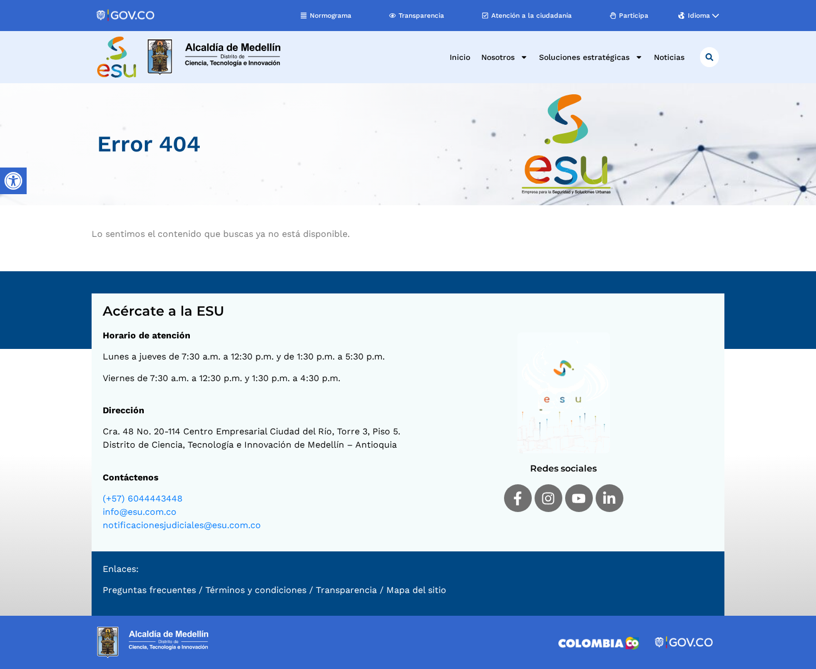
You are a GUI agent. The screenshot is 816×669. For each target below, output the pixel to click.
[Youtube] (579, 498)
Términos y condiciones (255, 590)
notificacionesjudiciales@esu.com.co (182, 525)
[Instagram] (548, 498)
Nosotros (498, 57)
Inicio (460, 57)
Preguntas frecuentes (149, 590)
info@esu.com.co (140, 511)
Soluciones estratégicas (584, 57)
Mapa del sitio (416, 590)
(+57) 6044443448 (143, 498)
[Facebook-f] (518, 498)
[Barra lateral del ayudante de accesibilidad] (13, 181)
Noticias (669, 57)
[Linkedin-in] (609, 498)
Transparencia (346, 590)
